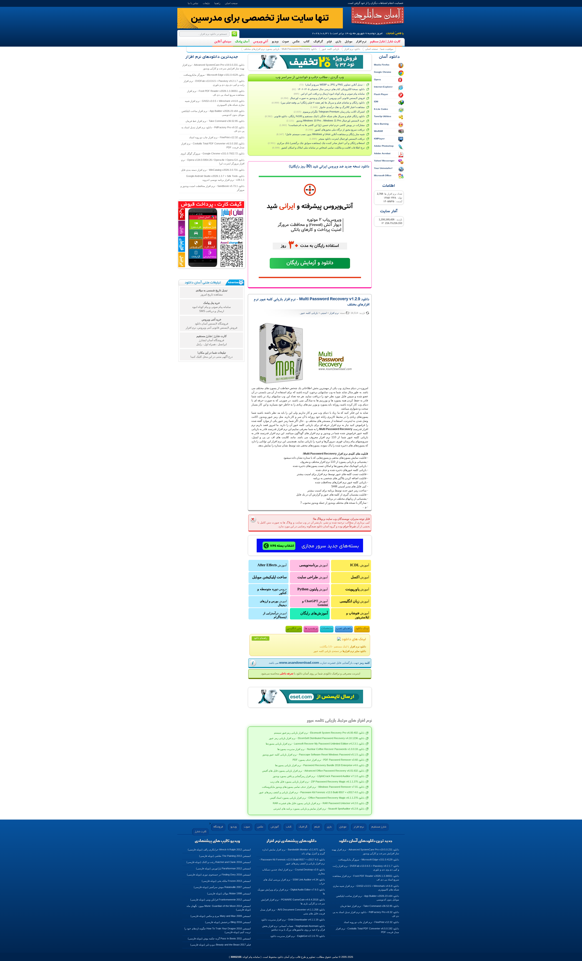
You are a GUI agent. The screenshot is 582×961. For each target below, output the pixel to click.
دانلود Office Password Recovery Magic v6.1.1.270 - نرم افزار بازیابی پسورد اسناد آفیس (317, 797)
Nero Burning (381, 124)
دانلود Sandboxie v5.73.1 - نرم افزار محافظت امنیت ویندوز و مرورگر (212, 188)
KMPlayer (379, 138)
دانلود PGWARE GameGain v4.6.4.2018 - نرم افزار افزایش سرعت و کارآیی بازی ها (293, 901)
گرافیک (318, 42)
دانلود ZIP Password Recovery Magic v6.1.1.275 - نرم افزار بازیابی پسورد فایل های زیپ (317, 781)
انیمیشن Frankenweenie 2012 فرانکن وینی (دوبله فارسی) (220, 899)
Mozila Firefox (381, 64)
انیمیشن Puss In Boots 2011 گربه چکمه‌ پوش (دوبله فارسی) (219, 938)
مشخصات (326, 629)
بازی (338, 42)
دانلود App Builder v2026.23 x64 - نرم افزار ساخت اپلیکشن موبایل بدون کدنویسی (212, 113)
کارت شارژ (200, 831)
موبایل (348, 42)
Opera (377, 79)
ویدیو (275, 42)
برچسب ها (311, 629)
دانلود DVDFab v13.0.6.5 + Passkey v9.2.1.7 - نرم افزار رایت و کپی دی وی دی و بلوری (214, 83)
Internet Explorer (383, 87)
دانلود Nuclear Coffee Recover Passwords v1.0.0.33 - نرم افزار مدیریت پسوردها (320, 749)
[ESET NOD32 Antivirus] (310, 61)
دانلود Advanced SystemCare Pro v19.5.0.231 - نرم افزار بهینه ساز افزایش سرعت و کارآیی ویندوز (213, 66)
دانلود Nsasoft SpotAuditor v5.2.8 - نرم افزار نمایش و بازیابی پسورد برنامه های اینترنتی (318, 808)
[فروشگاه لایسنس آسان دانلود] (310, 696)
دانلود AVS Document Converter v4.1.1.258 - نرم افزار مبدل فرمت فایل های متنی (292, 911)
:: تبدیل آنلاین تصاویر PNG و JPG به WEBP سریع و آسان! (335, 84)
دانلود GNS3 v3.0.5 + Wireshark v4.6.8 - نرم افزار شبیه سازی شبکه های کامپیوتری (214, 103)
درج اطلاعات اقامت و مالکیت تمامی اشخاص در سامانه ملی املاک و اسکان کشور (323, 147)
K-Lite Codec (381, 109)
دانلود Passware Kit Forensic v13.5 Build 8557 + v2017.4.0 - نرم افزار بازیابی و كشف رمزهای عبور (311, 792)
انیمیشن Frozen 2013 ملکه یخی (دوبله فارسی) (226, 881)
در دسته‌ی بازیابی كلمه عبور (340, 651)
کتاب (306, 42)
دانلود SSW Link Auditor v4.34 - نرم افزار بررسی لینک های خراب (294, 881)
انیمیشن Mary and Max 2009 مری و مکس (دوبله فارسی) (221, 916)
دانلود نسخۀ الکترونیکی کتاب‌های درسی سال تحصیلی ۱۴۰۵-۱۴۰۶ (331, 89)
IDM (376, 101)
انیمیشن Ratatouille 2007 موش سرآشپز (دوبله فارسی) (222, 887)
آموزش (359, 565)
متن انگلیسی (294, 629)
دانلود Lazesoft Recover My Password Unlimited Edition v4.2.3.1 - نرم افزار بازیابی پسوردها (315, 743)
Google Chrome (382, 72)
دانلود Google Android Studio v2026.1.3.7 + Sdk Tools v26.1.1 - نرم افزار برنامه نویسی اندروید (215, 178)
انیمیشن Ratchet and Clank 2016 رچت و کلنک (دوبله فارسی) (218, 862)
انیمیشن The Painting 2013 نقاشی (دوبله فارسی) (225, 856)
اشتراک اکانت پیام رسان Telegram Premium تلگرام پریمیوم (334, 111)
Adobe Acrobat (382, 153)
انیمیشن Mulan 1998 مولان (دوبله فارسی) (229, 893)
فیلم (329, 42)
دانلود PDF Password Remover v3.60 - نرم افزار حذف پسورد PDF (328, 759)
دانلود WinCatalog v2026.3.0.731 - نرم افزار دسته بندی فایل (212, 170)
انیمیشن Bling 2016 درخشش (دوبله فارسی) (228, 922)
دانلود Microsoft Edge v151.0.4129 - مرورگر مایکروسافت (213, 74)
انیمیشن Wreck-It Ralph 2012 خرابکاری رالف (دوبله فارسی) (219, 849)
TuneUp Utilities (382, 116)
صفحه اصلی (231, 3)
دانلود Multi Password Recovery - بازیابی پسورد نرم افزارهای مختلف (280, 49)
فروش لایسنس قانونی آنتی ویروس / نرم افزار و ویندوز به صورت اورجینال (327, 98)
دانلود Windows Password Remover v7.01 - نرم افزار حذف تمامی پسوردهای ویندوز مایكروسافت (313, 786)
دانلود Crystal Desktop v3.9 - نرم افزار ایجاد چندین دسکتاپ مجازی (293, 871)
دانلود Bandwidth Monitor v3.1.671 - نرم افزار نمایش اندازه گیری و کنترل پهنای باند (293, 851)
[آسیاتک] (310, 545)
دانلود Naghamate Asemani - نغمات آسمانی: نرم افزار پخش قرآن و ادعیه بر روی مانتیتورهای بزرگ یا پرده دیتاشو (293, 928)
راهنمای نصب (344, 629)
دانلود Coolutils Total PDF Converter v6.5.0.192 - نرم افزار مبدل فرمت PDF (212, 145)
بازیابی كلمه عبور (330, 49)
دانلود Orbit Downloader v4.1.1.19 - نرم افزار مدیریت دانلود (293, 919)
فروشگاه (218, 826)
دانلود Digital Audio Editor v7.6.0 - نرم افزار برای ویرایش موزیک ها (291, 891)
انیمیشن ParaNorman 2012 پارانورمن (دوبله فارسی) (223, 868)
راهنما (217, 3)
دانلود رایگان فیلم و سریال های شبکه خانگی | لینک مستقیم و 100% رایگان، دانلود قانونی (319, 116)
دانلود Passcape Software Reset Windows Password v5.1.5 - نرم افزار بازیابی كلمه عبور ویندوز (313, 754)
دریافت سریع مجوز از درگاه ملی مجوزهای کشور (340, 129)
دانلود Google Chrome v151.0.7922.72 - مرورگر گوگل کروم (212, 153)
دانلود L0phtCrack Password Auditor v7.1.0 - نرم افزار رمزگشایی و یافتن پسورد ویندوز (318, 776)
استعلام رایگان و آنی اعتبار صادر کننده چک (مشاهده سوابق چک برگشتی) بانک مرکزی (321, 143)
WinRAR (378, 131)
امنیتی (324, 313)
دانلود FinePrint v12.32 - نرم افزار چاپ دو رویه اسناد (216, 137)
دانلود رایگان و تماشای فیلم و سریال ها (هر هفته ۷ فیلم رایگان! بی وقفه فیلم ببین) (323, 102)
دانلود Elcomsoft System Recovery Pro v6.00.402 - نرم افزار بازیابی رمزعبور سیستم (319, 732)
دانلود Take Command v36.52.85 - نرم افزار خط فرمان (215, 121)
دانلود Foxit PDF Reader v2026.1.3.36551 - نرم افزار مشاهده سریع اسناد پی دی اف (215, 93)
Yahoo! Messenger (384, 160)
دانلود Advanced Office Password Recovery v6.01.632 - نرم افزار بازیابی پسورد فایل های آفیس (313, 770)
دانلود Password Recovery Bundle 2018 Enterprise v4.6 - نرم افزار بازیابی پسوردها (319, 765)
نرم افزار (361, 42)
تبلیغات (206, 3)
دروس (272, 591)
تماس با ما (193, 3)
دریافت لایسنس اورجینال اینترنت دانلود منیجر (342, 138)
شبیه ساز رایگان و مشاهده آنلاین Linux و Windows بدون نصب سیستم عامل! (325, 134)
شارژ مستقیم (378, 826)
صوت (285, 42)
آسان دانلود (377, 16)
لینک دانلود (362, 629)
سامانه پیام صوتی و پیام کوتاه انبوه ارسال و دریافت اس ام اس (333, 93)
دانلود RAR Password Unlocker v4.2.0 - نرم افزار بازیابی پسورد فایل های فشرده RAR (318, 803)
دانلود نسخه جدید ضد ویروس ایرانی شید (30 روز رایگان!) (329, 167)
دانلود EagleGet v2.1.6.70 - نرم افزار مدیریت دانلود (297, 936)
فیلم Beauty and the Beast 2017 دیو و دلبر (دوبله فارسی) (220, 944)
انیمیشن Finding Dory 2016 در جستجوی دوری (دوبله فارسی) (219, 874)
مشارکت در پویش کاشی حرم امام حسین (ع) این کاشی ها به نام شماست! (326, 125)
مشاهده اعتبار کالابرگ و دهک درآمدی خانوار (342, 107)
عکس (296, 42)
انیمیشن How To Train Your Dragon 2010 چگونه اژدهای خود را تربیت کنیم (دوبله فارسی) (217, 930)
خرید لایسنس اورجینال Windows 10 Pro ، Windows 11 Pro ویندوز (330, 120)
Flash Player (381, 94)
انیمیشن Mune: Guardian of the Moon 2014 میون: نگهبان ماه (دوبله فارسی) (219, 908)
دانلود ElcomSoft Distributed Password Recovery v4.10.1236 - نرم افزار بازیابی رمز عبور (316, 738)
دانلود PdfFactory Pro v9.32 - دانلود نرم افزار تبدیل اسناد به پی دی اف (212, 129)
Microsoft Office (382, 175)
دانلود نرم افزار (352, 49)
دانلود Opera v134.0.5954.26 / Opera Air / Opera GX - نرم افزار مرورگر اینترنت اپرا (212, 161)
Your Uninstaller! (383, 168)
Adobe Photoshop (384, 146)
